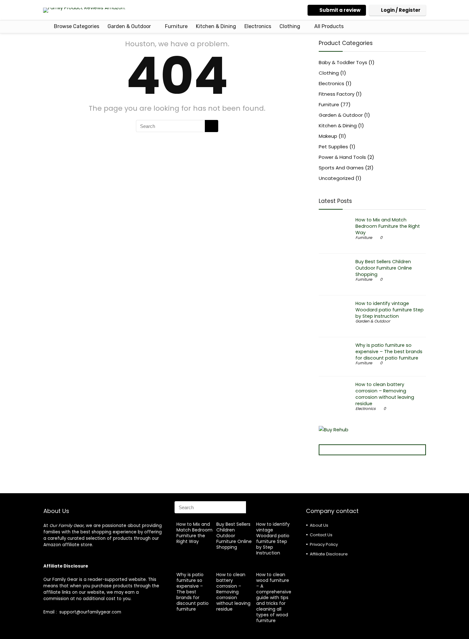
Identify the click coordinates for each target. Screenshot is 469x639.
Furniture (176, 26)
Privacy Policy (324, 544)
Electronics (257, 26)
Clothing (289, 26)
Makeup (328, 136)
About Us (319, 525)
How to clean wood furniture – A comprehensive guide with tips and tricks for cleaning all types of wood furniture (273, 597)
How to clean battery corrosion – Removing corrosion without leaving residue (384, 394)
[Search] (211, 126)
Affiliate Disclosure (329, 554)
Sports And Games (341, 167)
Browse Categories (76, 26)
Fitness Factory (336, 94)
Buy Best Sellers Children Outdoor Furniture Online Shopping (383, 268)
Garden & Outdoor (129, 26)
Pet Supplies (333, 146)
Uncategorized (336, 178)
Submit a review (340, 10)
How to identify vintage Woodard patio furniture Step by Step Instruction (389, 309)
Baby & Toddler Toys (343, 62)
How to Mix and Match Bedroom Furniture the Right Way (387, 226)
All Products (329, 26)
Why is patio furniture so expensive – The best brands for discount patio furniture (388, 351)
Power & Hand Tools (342, 157)
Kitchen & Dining (216, 26)
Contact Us (321, 535)
